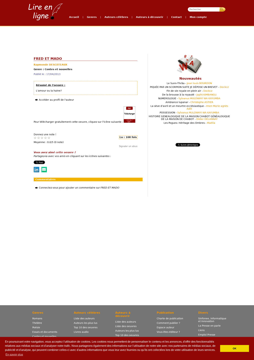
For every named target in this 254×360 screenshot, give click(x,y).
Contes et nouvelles (44, 336)
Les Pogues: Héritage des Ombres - (189, 122)
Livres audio (81, 332)
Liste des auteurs (84, 318)
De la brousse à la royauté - (189, 94)
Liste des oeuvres (126, 326)
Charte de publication (170, 318)
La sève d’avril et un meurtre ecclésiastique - (189, 107)
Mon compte (198, 17)
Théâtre (37, 323)
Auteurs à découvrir (149, 17)
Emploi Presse (206, 334)
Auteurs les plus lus (85, 323)
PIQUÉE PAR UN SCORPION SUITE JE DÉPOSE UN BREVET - (189, 87)
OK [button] (234, 348)
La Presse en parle (209, 325)
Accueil (74, 17)
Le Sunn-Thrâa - (189, 83)
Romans (37, 318)
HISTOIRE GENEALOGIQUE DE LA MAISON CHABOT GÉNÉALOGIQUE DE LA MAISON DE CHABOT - (189, 117)
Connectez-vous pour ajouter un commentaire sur (79, 187)
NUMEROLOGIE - (189, 98)
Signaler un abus (128, 146)
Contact (176, 17)
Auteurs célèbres (116, 17)
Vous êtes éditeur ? (168, 332)
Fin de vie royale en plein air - (189, 90)
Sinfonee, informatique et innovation (212, 320)
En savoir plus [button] (14, 354)
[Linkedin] (36, 171)
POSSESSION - (189, 112)
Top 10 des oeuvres (85, 327)
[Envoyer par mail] (44, 171)
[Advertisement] (127, 39)
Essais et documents (44, 332)
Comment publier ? (168, 323)
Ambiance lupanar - (189, 102)
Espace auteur (165, 327)
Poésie (36, 327)
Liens (201, 330)
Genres (92, 17)
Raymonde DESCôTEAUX (50, 64)
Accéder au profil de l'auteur (56, 99)
